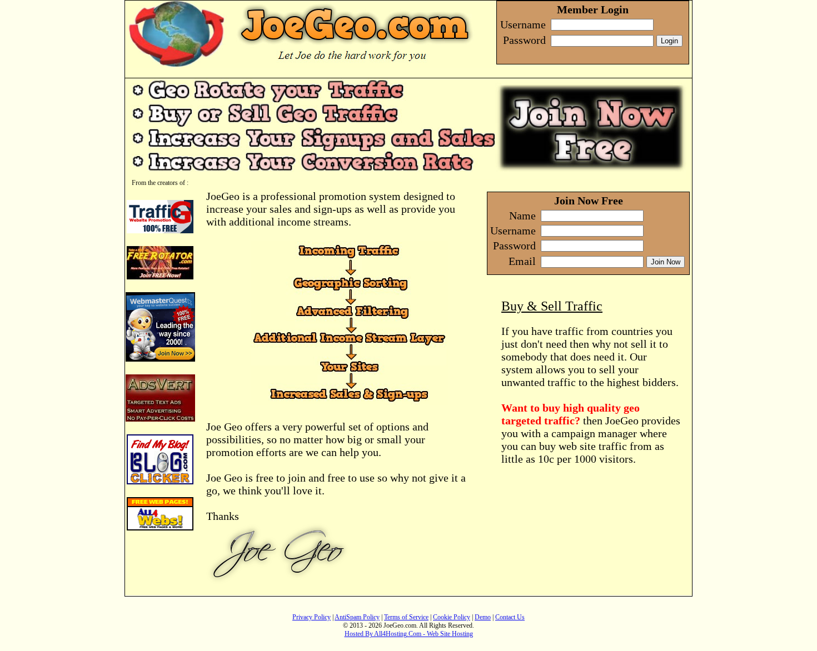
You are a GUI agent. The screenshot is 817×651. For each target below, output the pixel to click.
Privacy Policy (311, 617)
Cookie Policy (451, 617)
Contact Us (510, 617)
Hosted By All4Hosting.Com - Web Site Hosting (409, 634)
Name (522, 215)
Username (513, 230)
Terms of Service (406, 617)
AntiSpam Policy (357, 617)
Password (514, 245)
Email (522, 261)
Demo (483, 617)
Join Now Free (588, 200)
